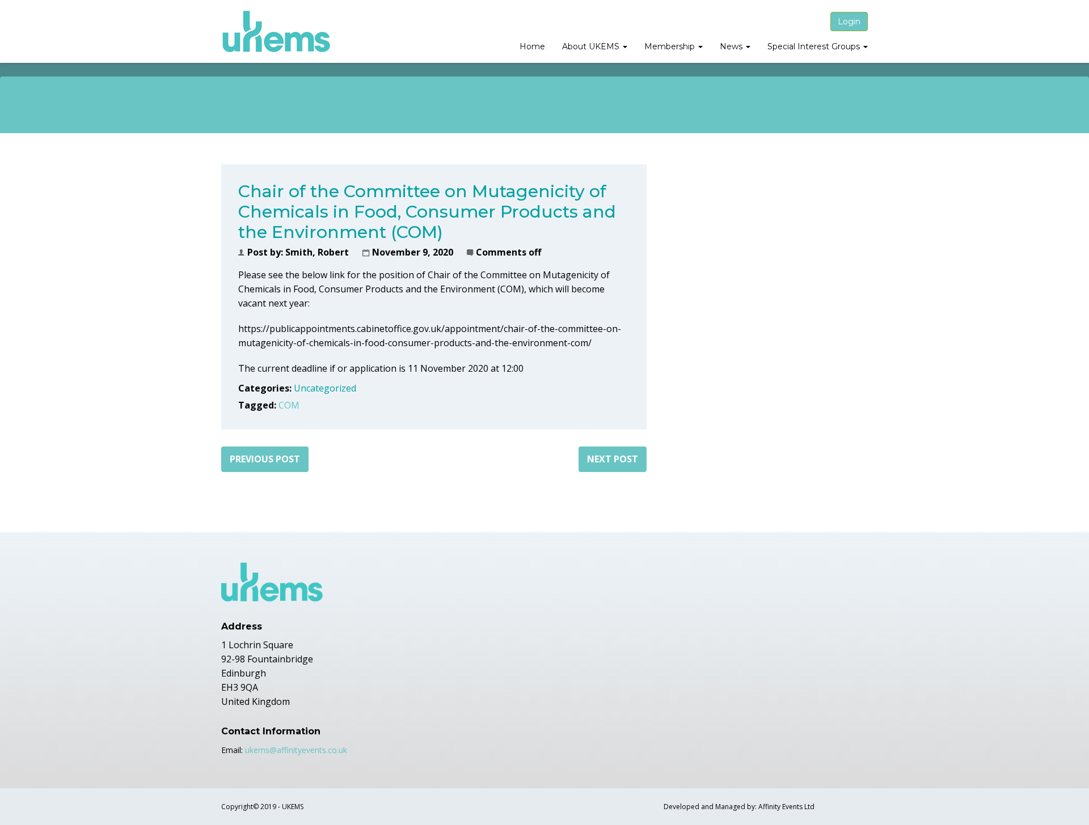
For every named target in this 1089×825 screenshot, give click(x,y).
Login (849, 21)
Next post (612, 459)
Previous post (265, 459)
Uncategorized (325, 388)
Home (532, 46)
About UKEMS (592, 46)
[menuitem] (532, 47)
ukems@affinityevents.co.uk (296, 750)
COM (288, 405)
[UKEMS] (277, 31)
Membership (670, 46)
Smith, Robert (317, 252)
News (732, 46)
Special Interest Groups (814, 46)
